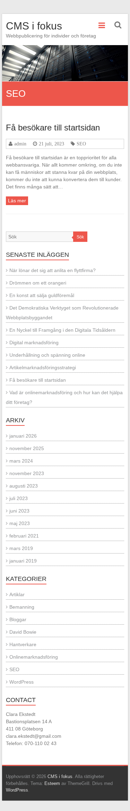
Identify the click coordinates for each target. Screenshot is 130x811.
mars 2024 (21, 461)
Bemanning (21, 607)
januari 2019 (23, 561)
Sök (80, 237)
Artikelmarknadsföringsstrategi (42, 367)
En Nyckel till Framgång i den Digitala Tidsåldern (62, 330)
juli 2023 (18, 498)
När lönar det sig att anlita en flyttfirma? (52, 270)
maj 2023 (19, 523)
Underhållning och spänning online (47, 355)
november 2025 (26, 448)
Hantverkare (22, 644)
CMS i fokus (34, 26)
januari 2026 (23, 436)
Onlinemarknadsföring (33, 657)
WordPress (21, 682)
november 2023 (26, 473)
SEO (81, 143)
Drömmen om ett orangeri (37, 283)
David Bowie (22, 632)
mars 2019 (21, 548)
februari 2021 (24, 536)
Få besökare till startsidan (53, 127)
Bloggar (17, 619)
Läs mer (17, 200)
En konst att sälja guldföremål (41, 295)
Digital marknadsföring (34, 342)
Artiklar (17, 594)
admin (20, 143)
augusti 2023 (23, 486)
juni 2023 (19, 511)
